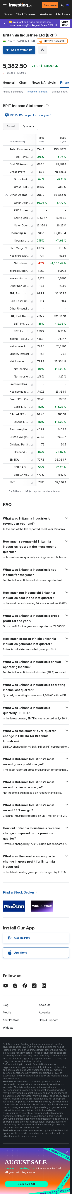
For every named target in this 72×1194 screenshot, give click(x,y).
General (9, 82)
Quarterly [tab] (28, 126)
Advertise (45, 1012)
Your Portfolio (11, 1020)
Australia (46, 14)
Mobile (7, 1012)
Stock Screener (26, 14)
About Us (44, 1004)
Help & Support (48, 1020)
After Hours (62, 14)
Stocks (8, 14)
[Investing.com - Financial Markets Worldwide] (21, 5)
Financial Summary (13, 91)
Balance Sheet (60, 91)
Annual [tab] (11, 126)
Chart (23, 82)
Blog (5, 1004)
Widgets (8, 1027)
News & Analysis (44, 82)
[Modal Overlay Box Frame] (35, 1171)
